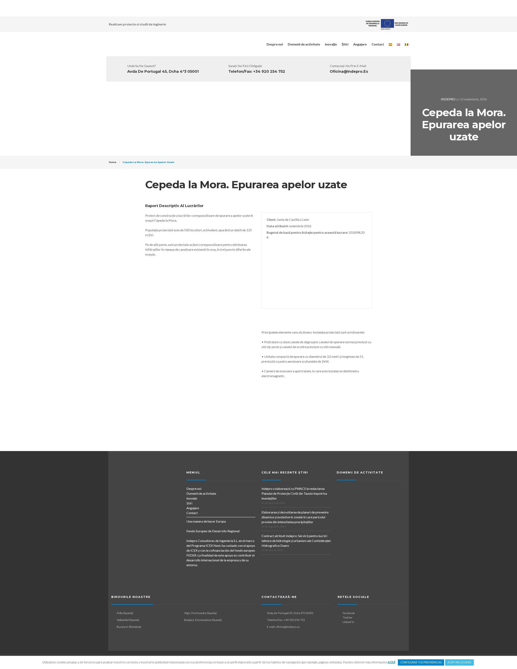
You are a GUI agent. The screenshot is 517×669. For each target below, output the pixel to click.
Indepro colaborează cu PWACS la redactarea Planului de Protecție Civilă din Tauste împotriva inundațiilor (294, 493)
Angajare (360, 44)
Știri (345, 44)
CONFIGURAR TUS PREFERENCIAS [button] (421, 662)
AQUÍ (391, 662)
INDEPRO (448, 99)
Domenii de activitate (304, 44)
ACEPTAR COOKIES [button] (459, 662)
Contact (378, 44)
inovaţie (331, 44)
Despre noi (275, 44)
